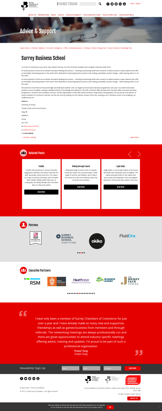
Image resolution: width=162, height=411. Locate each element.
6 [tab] (76, 293)
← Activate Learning (28, 137)
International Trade (91, 15)
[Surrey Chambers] (30, 12)
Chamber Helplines (38, 48)
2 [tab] (79, 252)
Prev (130, 154)
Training (86, 48)
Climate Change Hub (98, 48)
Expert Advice (25, 48)
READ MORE (41, 192)
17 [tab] (94, 293)
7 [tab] (77, 293)
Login (132, 3)
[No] (159, 407)
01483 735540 (68, 4)
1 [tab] (77, 252)
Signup (138, 3)
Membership (43, 15)
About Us (32, 15)
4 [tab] (82, 252)
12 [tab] (86, 293)
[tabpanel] (35, 238)
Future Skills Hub (110, 15)
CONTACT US (134, 398)
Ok (110, 407)
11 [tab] (84, 293)
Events (61, 15)
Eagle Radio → (135, 137)
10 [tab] (82, 293)
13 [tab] (87, 293)
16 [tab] (92, 293)
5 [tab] (84, 252)
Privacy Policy (24, 388)
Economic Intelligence (54, 48)
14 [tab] (89, 293)
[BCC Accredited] (92, 383)
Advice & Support (73, 15)
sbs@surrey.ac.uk (29, 130)
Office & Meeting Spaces (73, 48)
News (53, 15)
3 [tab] (81, 252)
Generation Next (126, 15)
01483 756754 (135, 394)
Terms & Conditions (37, 388)
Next (139, 154)
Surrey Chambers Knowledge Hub (120, 48)
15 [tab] (90, 293)
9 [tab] (81, 293)
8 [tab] (79, 293)
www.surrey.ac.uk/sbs (31, 126)
